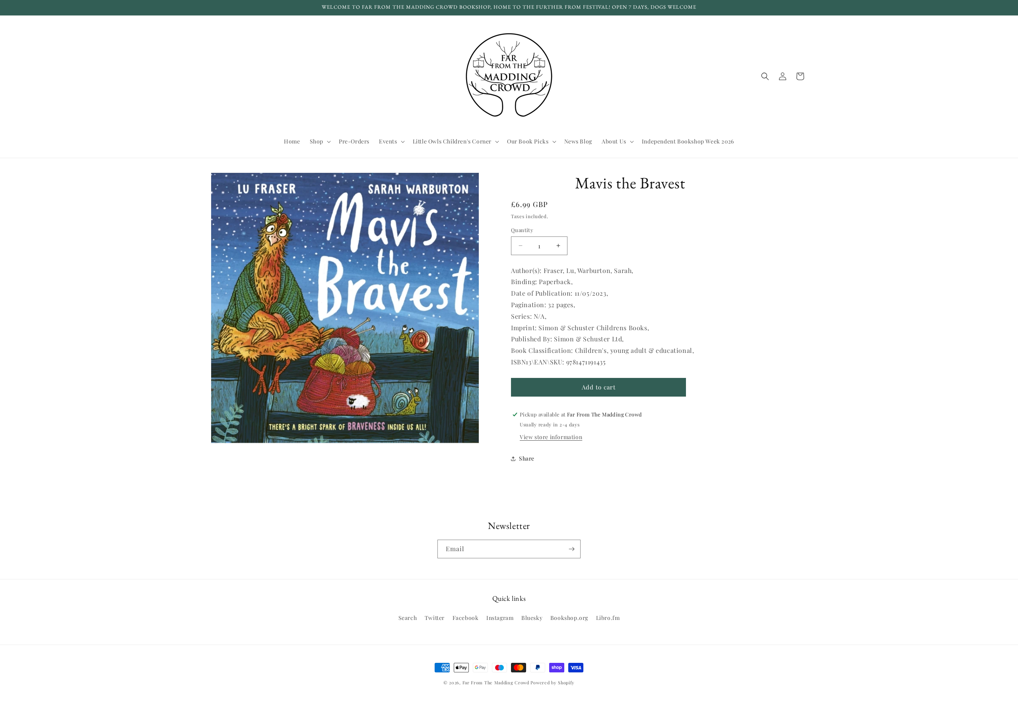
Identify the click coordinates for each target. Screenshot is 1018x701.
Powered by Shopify (552, 683)
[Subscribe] (571, 549)
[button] (319, 141)
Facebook (466, 618)
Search (407, 618)
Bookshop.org (569, 618)
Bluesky (531, 618)
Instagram (499, 618)
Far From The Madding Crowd (495, 683)
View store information (551, 437)
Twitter (435, 618)
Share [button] (526, 458)
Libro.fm (608, 618)
